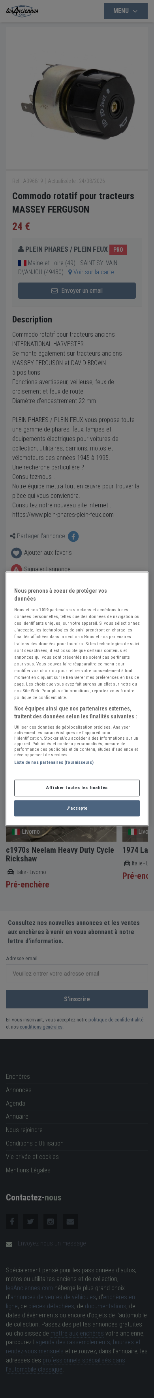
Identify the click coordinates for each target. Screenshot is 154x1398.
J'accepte (77, 808)
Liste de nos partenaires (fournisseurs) (54, 762)
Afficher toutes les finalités (77, 787)
